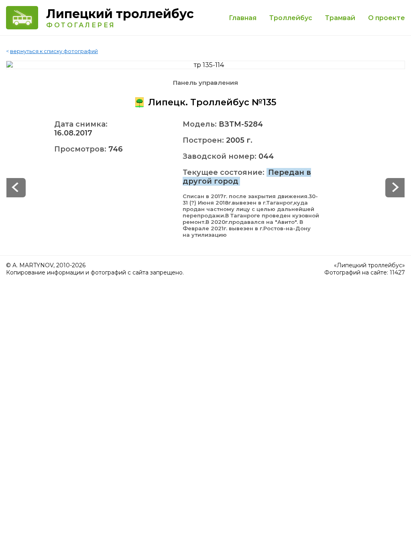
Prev (395, 187)
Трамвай (340, 18)
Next (16, 187)
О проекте (386, 18)
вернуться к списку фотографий (54, 51)
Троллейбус (290, 18)
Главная (242, 18)
